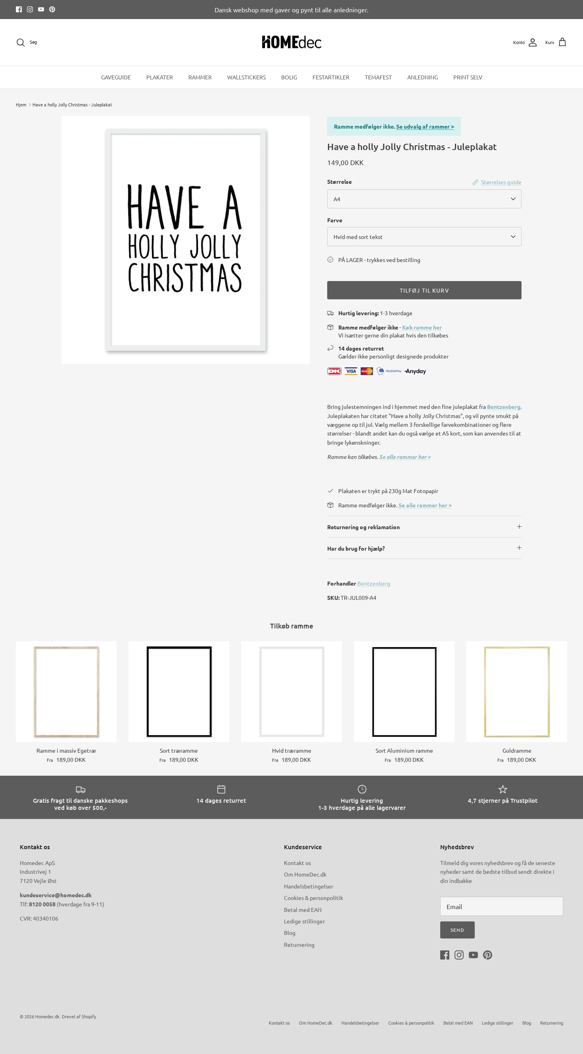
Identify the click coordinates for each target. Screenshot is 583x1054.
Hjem (21, 104)
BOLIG (289, 77)
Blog (289, 932)
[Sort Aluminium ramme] (404, 691)
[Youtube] (41, 9)
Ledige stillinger (304, 921)
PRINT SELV (467, 77)
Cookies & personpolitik (313, 897)
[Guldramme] (516, 691)
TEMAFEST (378, 77)
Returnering (299, 944)
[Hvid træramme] (291, 691)
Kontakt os (297, 862)
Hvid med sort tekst (358, 236)
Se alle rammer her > (405, 457)
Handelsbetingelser (308, 886)
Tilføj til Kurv (424, 290)
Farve (334, 220)
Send (457, 930)
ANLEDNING (422, 77)
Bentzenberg (373, 583)
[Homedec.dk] (291, 42)
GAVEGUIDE (116, 77)
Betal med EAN (303, 909)
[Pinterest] (52, 9)
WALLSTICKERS (246, 77)
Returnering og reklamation (363, 526)
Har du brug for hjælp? (356, 548)
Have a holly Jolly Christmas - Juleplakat (72, 104)
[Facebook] (19, 9)
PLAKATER (159, 77)
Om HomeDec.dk (305, 874)
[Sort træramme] (178, 691)
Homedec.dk (47, 1016)
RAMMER (200, 77)
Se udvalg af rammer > (425, 126)
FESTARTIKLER (331, 77)
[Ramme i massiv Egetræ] (66, 691)
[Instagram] (30, 9)
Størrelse (339, 181)
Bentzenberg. (504, 406)
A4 (337, 198)
